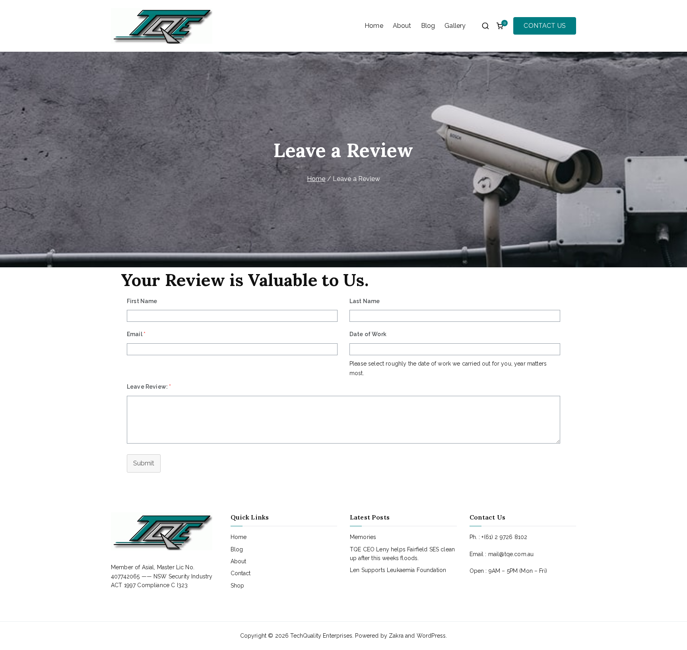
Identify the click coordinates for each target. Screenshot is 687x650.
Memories (363, 537)
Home (374, 25)
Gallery (455, 25)
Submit (143, 463)
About (402, 25)
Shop (238, 585)
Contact (241, 573)
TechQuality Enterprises (321, 635)
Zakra (396, 635)
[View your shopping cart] (500, 26)
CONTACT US (545, 25)
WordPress (431, 635)
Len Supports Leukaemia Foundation (398, 570)
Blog (428, 25)
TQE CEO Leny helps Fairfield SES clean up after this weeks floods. (402, 553)
